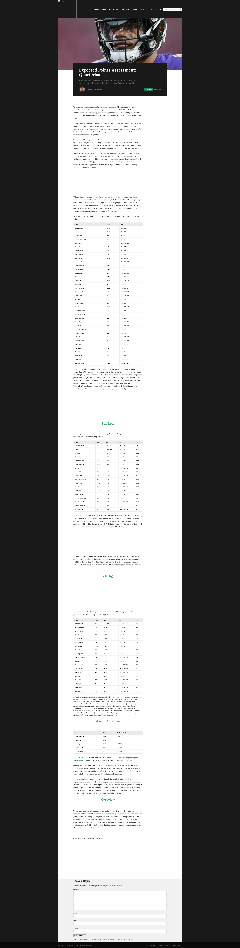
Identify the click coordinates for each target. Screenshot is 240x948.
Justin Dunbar (94, 89)
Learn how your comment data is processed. (118, 939)
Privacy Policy (151, 945)
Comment (77, 889)
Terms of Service (163, 945)
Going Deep (148, 89)
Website (75, 928)
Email (75, 920)
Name (75, 913)
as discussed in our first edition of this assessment (107, 153)
